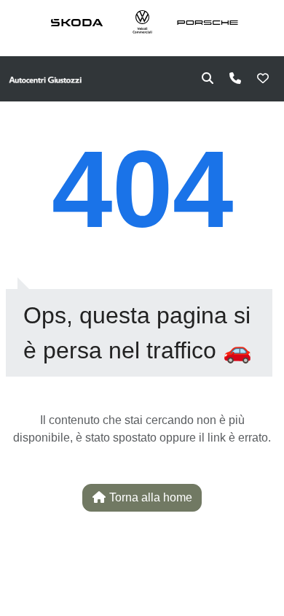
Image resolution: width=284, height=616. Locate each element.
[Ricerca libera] (207, 79)
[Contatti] (235, 79)
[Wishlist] (263, 79)
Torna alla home (149, 497)
